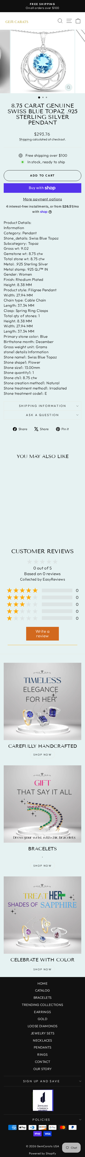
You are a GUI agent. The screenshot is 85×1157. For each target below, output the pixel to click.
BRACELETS (43, 998)
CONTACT (42, 1062)
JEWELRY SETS (42, 1033)
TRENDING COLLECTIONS (42, 1005)
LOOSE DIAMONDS (43, 1026)
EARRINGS (42, 1012)
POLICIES (41, 1120)
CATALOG (42, 990)
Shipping (25, 139)
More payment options (42, 199)
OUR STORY (42, 1069)
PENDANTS (42, 1047)
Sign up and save (41, 1081)
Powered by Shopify (42, 1153)
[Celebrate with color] (42, 915)
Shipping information (42, 406)
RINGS (42, 1054)
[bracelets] (42, 804)
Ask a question (42, 415)
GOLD (43, 1019)
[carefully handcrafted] (42, 701)
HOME (42, 983)
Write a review (42, 634)
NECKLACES (42, 1040)
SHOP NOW (42, 754)
